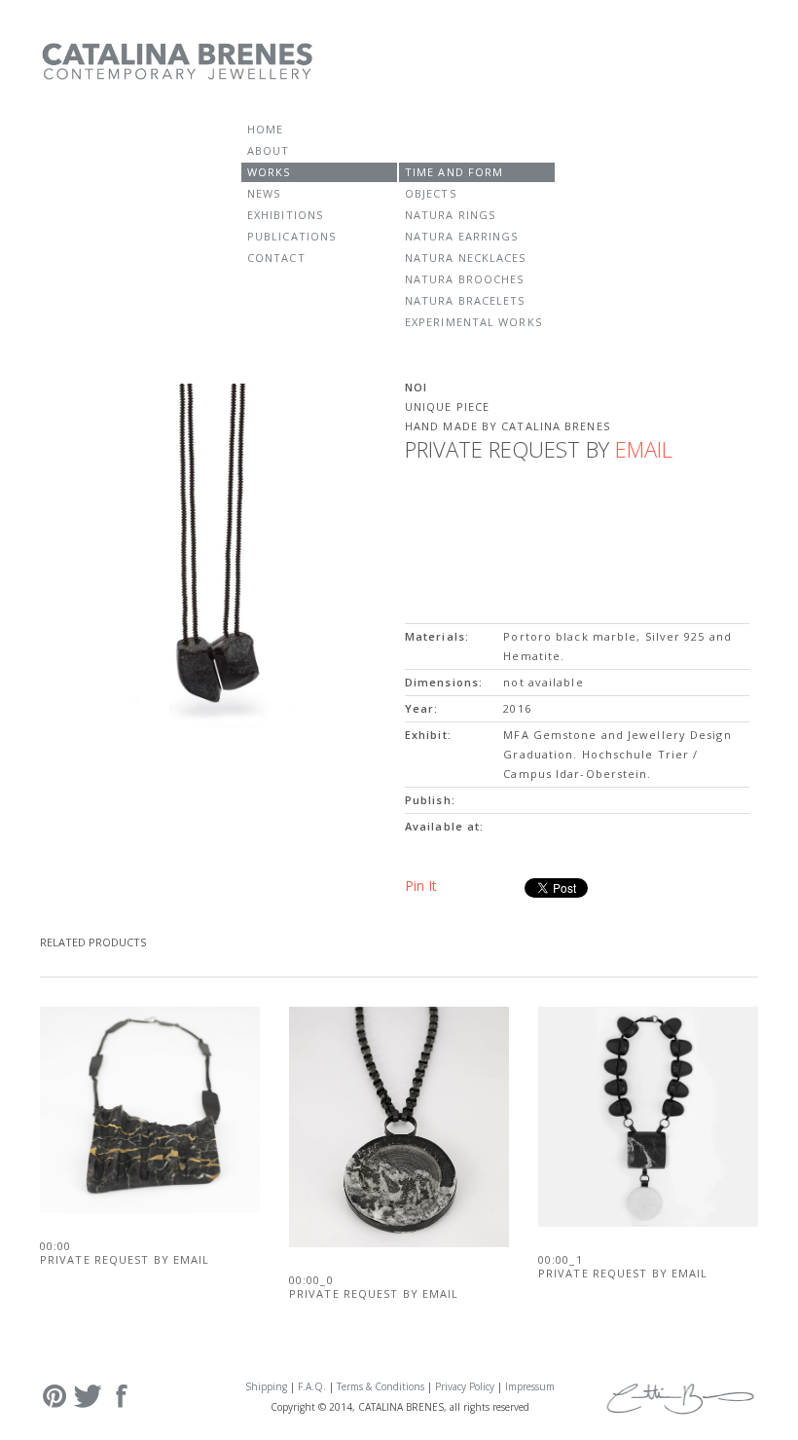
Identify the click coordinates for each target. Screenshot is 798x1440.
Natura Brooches (465, 279)
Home (265, 129)
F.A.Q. (312, 1386)
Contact (276, 257)
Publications (291, 236)
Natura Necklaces (465, 257)
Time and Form (454, 172)
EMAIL (643, 448)
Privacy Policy (464, 1386)
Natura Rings (450, 214)
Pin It (421, 885)
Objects (430, 193)
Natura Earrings (462, 236)
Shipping (266, 1386)
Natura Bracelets (465, 300)
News (263, 193)
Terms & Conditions (380, 1386)
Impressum (530, 1386)
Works (269, 172)
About (268, 150)
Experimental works (473, 321)
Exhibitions (285, 214)
